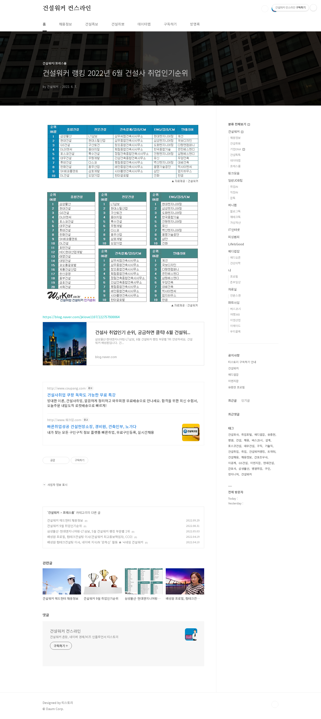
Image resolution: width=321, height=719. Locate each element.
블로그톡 (235, 211)
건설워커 (53, 512)
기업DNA (236, 149)
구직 (259, 446)
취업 (244, 451)
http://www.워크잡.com (64, 420)
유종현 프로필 (236, 387)
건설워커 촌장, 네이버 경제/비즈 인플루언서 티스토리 (84, 637)
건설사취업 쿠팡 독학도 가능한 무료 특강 (81, 394)
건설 (238, 440)
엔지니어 (233, 474)
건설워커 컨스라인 (67, 8)
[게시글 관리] (64, 460)
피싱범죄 (234, 237)
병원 (230, 440)
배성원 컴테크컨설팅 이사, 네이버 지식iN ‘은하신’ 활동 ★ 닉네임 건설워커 (95, 542)
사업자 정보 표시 (57, 485)
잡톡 (232, 198)
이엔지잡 (233, 381)
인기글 (245, 400)
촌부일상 (235, 282)
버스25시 (235, 309)
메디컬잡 (234, 251)
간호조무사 (261, 457)
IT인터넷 (234, 229)
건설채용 (233, 457)
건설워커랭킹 (257, 451)
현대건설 (268, 463)
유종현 (271, 434)
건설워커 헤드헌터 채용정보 (65, 520)
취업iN (234, 186)
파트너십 (234, 302)
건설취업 (233, 451)
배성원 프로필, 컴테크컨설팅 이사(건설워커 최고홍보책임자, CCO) (90, 537)
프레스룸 (68, 512)
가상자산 (235, 222)
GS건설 (243, 463)
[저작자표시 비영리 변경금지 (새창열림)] (94, 460)
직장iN (234, 192)
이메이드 (235, 326)
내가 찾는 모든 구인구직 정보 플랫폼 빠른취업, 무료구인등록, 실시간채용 (100, 432)
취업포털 (246, 434)
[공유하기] (59, 460)
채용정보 (65, 24)
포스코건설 (234, 446)
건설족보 (91, 24)
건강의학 (235, 263)
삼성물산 (244, 468)
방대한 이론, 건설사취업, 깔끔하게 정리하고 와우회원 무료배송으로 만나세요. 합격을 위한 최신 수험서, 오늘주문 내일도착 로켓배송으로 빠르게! (122, 403)
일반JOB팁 (235, 180)
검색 (265, 8)
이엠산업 (235, 320)
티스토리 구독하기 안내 (242, 362)
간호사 (232, 468)
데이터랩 (144, 24)
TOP (274, 704)
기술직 (269, 446)
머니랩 (232, 205)
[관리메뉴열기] (313, 7)
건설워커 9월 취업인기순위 (64, 526)
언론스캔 (235, 295)
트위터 (271, 451)
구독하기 (170, 24)
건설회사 (233, 434)
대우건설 (249, 446)
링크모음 (234, 173)
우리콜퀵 (235, 331)
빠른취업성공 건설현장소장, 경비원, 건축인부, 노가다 (91, 426)
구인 (267, 468)
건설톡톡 (235, 155)
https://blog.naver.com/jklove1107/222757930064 (81, 316)
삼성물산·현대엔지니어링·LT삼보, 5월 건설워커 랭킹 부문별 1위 (88, 531)
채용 (246, 440)
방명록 (195, 24)
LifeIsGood (236, 244)
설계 (268, 440)
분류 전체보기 (237, 124)
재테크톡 (235, 217)
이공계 (232, 463)
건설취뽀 (117, 24)
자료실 (232, 289)
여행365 (235, 314)
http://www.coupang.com (66, 388)
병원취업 (257, 468)
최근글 (232, 400)
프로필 (234, 276)
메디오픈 (235, 257)
